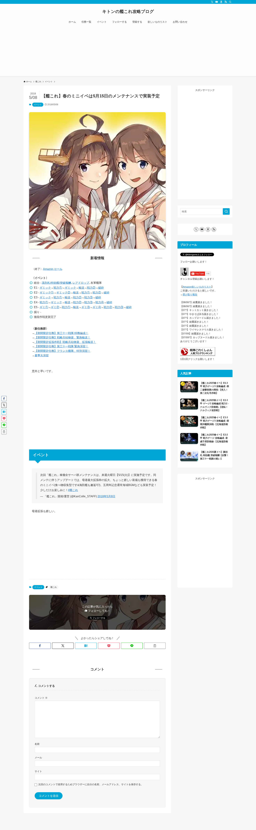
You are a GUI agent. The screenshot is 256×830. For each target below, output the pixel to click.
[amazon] (221, 2)
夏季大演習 (42, 355)
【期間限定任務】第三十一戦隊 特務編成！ (61, 333)
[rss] (225, 2)
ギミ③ (86, 307)
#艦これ (73, 490)
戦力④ (99, 302)
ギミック (45, 287)
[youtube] (216, 2)
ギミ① (44, 307)
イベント (38, 104)
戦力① (58, 287)
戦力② (91, 287)
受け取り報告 (190, 294)
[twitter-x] (212, 2)
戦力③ (88, 297)
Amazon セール (52, 269)
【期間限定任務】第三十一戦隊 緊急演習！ (61, 346)
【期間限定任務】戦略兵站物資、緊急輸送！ (62, 337)
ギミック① (47, 292)
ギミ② (55, 307)
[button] (40, 646)
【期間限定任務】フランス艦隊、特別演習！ (62, 350)
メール (38, 757)
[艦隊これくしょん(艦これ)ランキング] (197, 355)
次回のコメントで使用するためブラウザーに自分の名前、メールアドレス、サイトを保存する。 (90, 784)
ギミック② (63, 292)
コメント (41, 697)
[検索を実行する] (226, 211)
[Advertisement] (128, 52)
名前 (37, 744)
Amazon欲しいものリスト (197, 286)
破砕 (101, 287)
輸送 (81, 287)
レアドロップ (80, 282)
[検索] (230, 2)
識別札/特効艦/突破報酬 (56, 282)
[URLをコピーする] (155, 646)
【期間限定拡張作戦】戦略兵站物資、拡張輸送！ (65, 342)
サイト (38, 771)
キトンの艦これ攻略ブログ (128, 11)
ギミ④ (97, 307)
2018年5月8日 (106, 496)
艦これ (54, 587)
